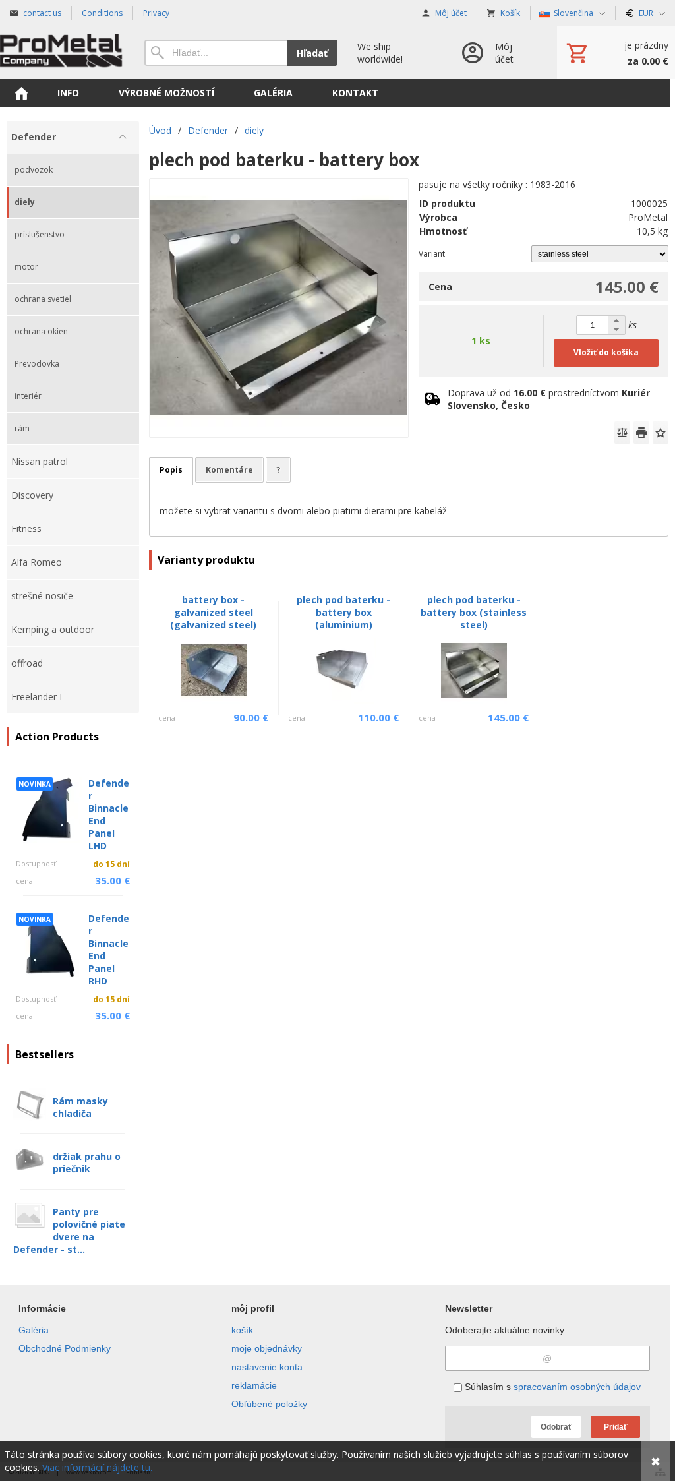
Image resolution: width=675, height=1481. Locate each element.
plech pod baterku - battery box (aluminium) (343, 612)
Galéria (33, 1330)
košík (242, 1330)
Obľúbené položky (269, 1404)
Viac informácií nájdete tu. (97, 1467)
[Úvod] (62, 52)
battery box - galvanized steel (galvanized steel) (213, 612)
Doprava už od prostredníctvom (549, 398)
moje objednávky (266, 1348)
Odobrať (556, 1427)
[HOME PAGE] (21, 93)
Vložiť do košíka (606, 352)
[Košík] (616, 52)
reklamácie (254, 1385)
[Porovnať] (622, 432)
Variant (432, 253)
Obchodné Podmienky (64, 1348)
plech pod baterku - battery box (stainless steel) (474, 612)
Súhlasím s (551, 1386)
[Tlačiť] (641, 432)
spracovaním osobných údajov (577, 1386)
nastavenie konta (267, 1367)
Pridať (616, 1427)
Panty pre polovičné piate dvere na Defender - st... (69, 1230)
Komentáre (229, 469)
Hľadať (312, 53)
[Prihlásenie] (495, 52)
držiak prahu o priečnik (87, 1162)
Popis (171, 469)
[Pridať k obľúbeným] (660, 432)
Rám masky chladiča (80, 1107)
